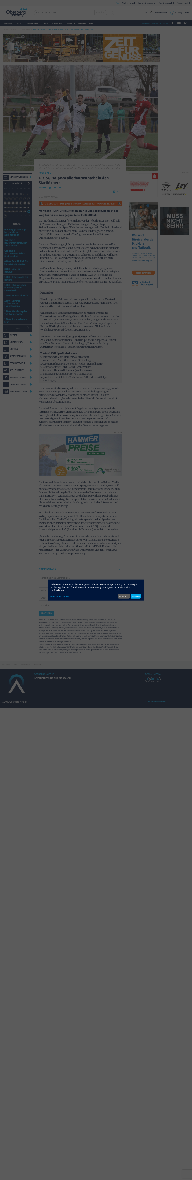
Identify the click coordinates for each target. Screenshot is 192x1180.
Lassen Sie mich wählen (59, 596)
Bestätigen (136, 596)
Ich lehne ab (124, 596)
